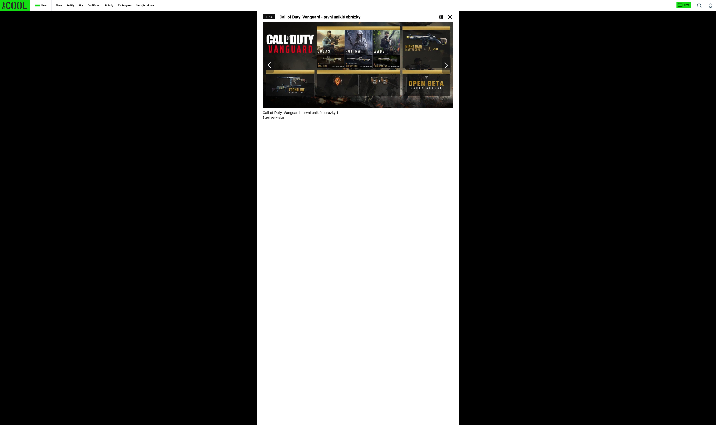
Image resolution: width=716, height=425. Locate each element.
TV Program (124, 5)
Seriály (70, 5)
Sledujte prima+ (145, 5)
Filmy (59, 5)
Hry (81, 5)
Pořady (109, 5)
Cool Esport (94, 5)
